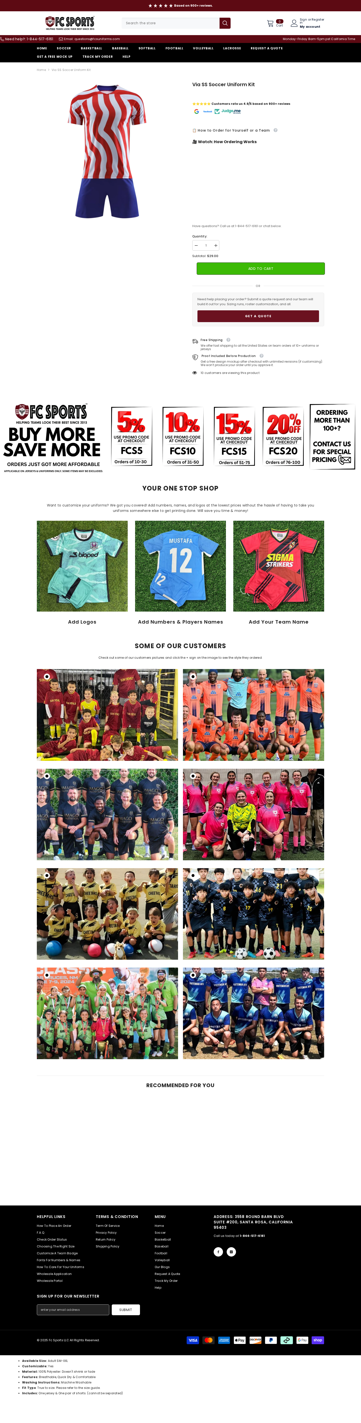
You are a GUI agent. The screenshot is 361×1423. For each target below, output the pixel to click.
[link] (82, 566)
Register (318, 20)
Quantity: (199, 236)
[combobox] (171, 23)
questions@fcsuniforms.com (97, 39)
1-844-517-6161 (40, 39)
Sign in (303, 21)
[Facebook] (218, 1252)
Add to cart (260, 268)
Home (41, 70)
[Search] (176, 23)
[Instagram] (231, 1252)
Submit (125, 1309)
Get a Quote (258, 316)
